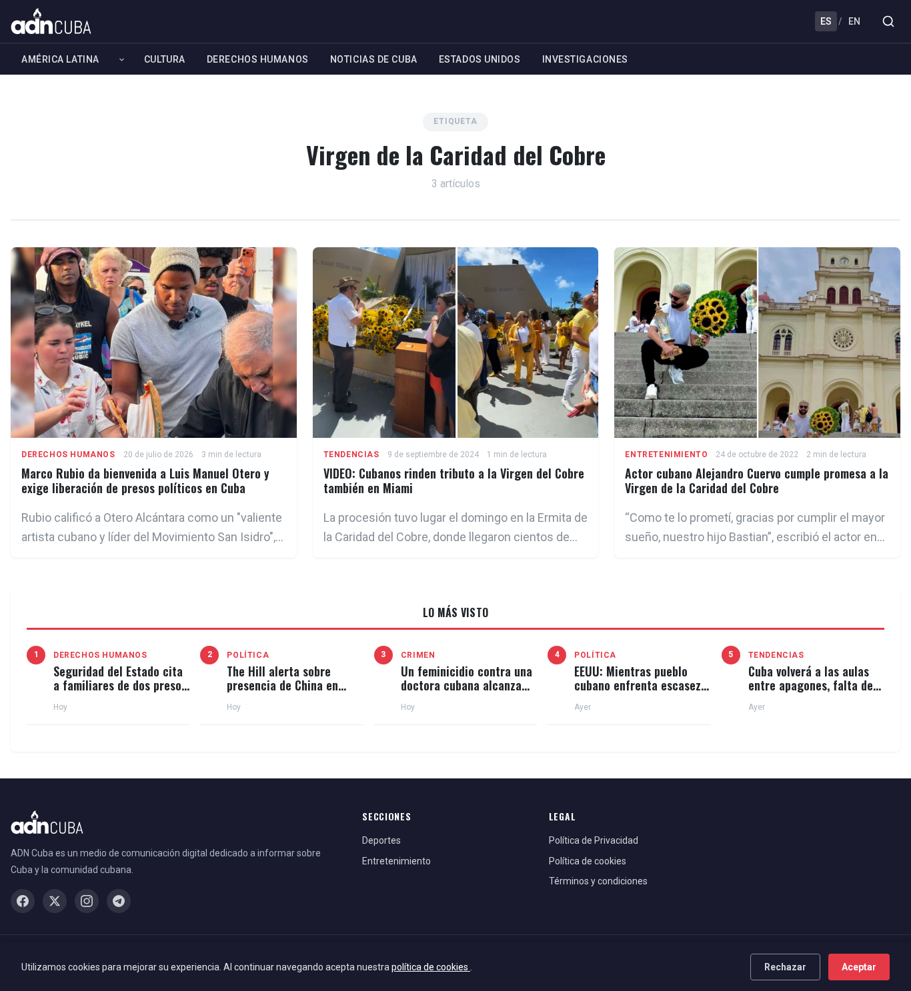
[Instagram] (87, 901)
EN (854, 21)
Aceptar (859, 967)
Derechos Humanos (258, 59)
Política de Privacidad (593, 840)
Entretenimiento (666, 454)
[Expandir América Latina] (121, 59)
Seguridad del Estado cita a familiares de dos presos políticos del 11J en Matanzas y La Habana (120, 692)
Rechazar (785, 967)
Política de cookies (587, 861)
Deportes (381, 840)
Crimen (418, 655)
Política (248, 655)
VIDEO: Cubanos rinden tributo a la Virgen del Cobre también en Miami (453, 480)
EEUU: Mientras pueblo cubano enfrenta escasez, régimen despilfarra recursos (639, 692)
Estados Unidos (480, 59)
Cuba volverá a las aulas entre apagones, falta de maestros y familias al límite (810, 692)
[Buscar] (888, 21)
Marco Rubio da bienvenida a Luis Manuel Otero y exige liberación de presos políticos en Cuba (145, 480)
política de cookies (430, 967)
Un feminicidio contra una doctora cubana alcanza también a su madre (466, 685)
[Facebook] (23, 901)
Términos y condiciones (598, 881)
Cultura (164, 59)
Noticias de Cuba (373, 59)
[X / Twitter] (55, 901)
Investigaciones (585, 59)
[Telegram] (119, 901)
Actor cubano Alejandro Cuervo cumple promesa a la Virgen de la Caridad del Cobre (756, 480)
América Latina (60, 59)
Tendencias (351, 454)
